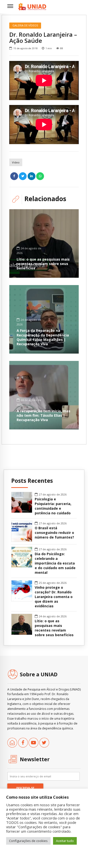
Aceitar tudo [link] (65, 841)
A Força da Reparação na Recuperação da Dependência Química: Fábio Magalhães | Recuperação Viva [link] (43, 337)
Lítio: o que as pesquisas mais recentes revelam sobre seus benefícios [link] (43, 263)
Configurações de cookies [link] (28, 841)
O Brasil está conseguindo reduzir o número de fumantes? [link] (54, 533)
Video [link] (16, 162)
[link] (32, 6)
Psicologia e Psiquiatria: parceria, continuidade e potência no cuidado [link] (53, 506)
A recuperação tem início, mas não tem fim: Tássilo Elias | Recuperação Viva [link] (43, 415)
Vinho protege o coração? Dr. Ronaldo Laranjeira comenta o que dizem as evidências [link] (54, 596)
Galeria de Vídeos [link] (25, 25)
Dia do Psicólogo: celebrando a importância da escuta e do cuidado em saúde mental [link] (55, 563)
